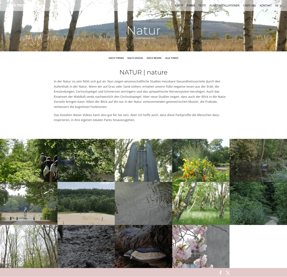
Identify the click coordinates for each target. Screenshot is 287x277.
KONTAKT (266, 5)
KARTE (179, 5)
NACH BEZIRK (154, 58)
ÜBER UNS (249, 5)
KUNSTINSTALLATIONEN (224, 5)
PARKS (191, 5)
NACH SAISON (135, 58)
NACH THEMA (116, 58)
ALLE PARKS (171, 58)
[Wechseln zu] (278, 7)
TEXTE (202, 5)
